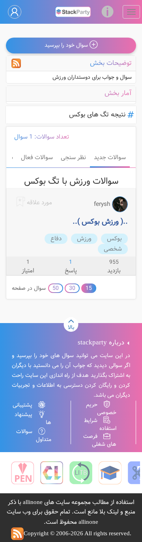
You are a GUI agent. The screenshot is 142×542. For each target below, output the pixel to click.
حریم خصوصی (101, 408)
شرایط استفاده (100, 424)
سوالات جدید (110, 157)
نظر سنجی (73, 157)
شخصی (113, 249)
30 (72, 288)
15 (89, 288)
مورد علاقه (38, 202)
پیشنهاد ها (33, 418)
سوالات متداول (33, 435)
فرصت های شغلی (99, 440)
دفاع (56, 238)
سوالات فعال (37, 157)
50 (55, 288)
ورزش (84, 238)
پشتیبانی (22, 405)
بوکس (114, 238)
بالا (71, 327)
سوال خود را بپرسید (67, 45)
